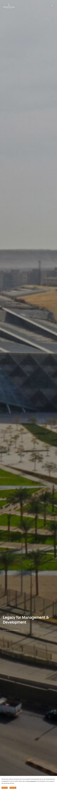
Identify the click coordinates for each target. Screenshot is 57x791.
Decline (12, 787)
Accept (4, 787)
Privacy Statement (30, 781)
